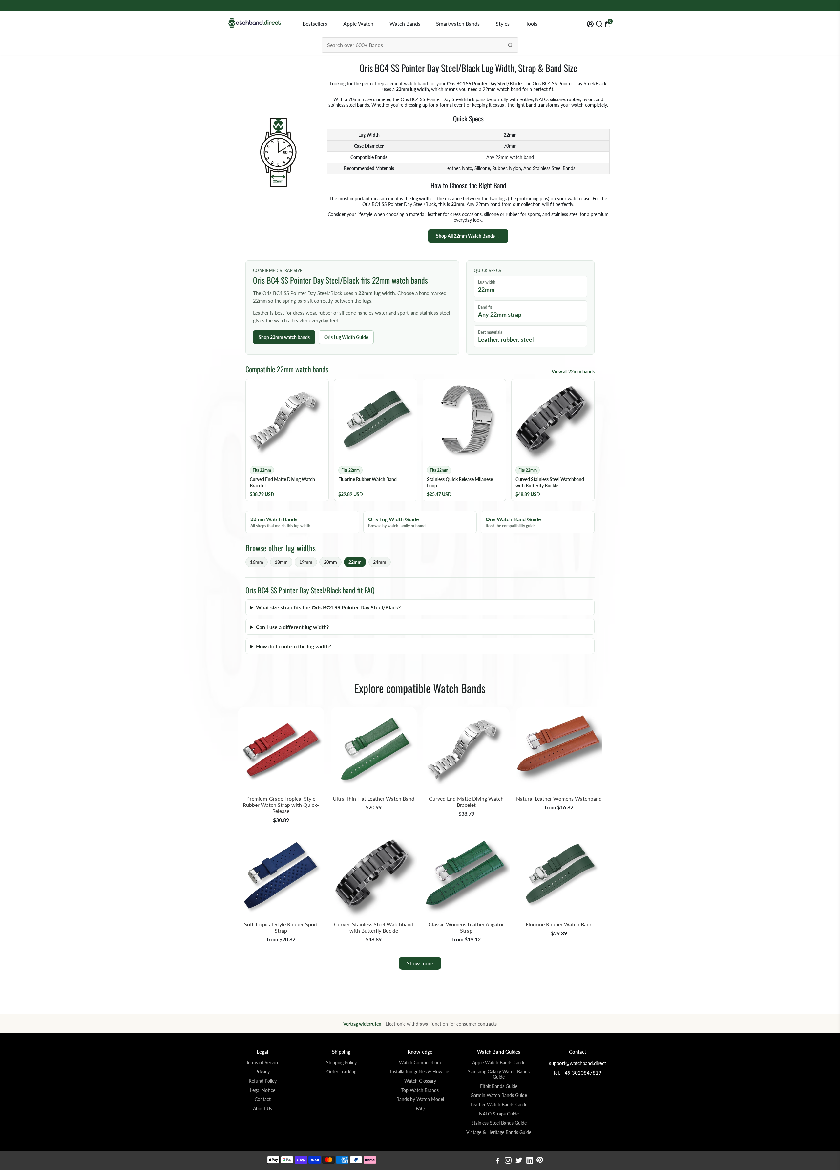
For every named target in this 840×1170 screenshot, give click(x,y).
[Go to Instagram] (508, 1161)
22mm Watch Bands (280, 522)
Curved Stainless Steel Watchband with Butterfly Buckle (373, 927)
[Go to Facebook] (497, 1161)
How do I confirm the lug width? (293, 646)
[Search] (510, 45)
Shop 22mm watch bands (284, 337)
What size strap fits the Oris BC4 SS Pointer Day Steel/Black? (328, 607)
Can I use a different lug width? (292, 627)
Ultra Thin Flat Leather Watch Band (373, 798)
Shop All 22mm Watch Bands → (468, 236)
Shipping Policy (341, 1062)
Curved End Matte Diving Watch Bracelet (466, 801)
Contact (263, 1099)
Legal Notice (262, 1090)
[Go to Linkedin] (530, 1161)
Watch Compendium (420, 1062)
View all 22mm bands (573, 371)
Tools (531, 23)
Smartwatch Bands (458, 23)
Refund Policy (263, 1081)
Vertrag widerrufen (362, 1024)
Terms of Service (262, 1062)
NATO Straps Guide (499, 1113)
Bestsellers (315, 23)
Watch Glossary (420, 1081)
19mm (305, 562)
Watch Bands (404, 23)
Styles (503, 23)
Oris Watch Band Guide (513, 522)
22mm (355, 562)
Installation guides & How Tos (420, 1071)
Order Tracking (341, 1071)
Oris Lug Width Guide (346, 337)
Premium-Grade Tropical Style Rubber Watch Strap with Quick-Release (281, 804)
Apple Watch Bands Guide (498, 1062)
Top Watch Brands (420, 1090)
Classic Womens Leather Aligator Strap (466, 927)
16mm (256, 562)
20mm (330, 562)
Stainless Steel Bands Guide (499, 1123)
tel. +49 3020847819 (577, 1073)
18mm (281, 562)
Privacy (262, 1071)
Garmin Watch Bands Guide (499, 1095)
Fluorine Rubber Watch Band (559, 924)
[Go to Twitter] (519, 1161)
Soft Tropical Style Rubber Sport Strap (281, 927)
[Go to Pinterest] (539, 1161)
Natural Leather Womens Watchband (559, 798)
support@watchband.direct (577, 1063)
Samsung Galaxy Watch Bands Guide (499, 1074)
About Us (262, 1108)
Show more (420, 963)
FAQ (420, 1108)
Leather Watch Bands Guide (499, 1104)
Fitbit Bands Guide (498, 1086)
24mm (379, 562)
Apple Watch (358, 23)
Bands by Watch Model (420, 1099)
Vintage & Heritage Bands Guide (498, 1132)
